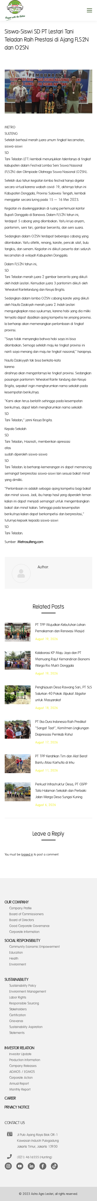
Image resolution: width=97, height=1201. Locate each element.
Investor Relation (19, 1048)
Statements (17, 1033)
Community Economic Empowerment (34, 946)
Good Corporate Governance (29, 926)
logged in (27, 854)
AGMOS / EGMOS (22, 1072)
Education (16, 952)
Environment (17, 964)
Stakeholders (18, 1009)
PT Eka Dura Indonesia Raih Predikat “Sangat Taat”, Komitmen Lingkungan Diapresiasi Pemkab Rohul (62, 728)
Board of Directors (21, 920)
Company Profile (20, 908)
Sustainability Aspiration (26, 1027)
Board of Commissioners (26, 914)
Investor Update (20, 1054)
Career (10, 1098)
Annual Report (19, 1083)
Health (13, 958)
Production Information (24, 1060)
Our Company (17, 902)
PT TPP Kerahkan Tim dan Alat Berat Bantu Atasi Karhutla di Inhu (61, 759)
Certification (17, 1015)
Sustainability (17, 980)
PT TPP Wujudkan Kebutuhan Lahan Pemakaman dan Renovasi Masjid (60, 628)
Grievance (16, 1021)
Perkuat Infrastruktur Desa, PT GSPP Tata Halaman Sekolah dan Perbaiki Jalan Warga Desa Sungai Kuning (61, 790)
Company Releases (23, 1066)
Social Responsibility (22, 941)
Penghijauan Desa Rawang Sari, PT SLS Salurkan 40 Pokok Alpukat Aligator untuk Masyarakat (63, 693)
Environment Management (27, 991)
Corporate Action (21, 1077)
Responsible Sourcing (24, 1003)
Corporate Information (24, 932)
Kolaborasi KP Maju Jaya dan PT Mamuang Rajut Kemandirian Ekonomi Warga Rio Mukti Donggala (62, 659)
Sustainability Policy (22, 985)
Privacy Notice (17, 1107)
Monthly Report (20, 1089)
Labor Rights (17, 997)
